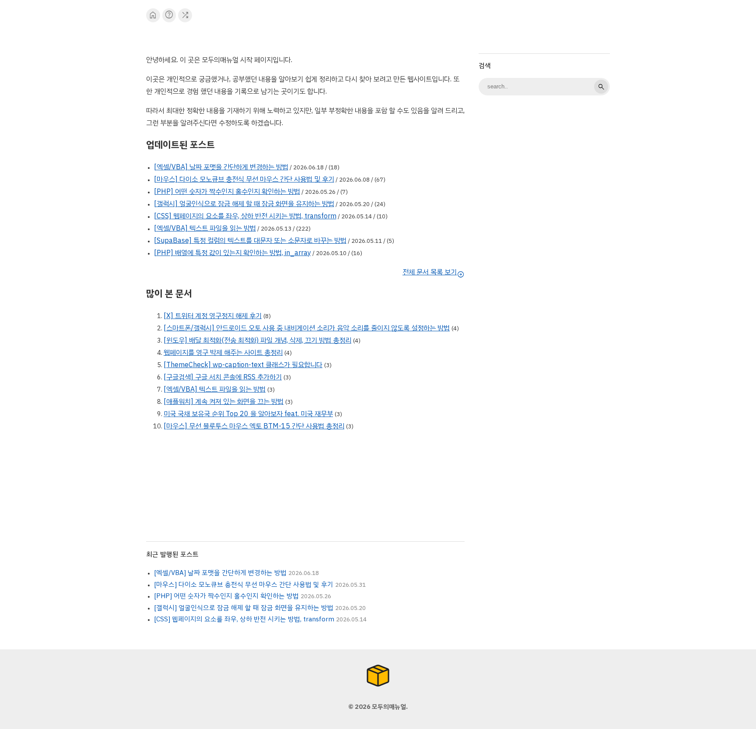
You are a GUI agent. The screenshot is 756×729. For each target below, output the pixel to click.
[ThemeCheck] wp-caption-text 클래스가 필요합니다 (243, 365)
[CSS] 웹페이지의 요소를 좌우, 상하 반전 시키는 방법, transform (245, 216)
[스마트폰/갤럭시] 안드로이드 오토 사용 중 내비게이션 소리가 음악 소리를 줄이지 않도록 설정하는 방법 (307, 328)
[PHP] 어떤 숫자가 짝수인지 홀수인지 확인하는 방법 (227, 191)
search (601, 86)
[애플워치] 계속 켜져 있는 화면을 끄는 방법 (224, 401)
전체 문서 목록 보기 (433, 272)
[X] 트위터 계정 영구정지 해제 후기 (213, 316)
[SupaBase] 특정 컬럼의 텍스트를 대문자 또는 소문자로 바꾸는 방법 (250, 240)
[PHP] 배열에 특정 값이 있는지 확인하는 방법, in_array (232, 253)
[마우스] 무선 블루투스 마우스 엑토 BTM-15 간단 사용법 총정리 (254, 426)
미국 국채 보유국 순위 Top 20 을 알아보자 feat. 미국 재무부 (248, 414)
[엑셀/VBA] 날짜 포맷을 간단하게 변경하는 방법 (221, 167)
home (153, 15)
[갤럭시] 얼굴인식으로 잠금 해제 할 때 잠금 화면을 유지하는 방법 (244, 204)
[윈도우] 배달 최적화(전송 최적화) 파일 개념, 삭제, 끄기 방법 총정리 (257, 340)
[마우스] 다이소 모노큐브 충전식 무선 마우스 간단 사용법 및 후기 (244, 179)
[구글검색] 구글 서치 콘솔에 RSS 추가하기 (223, 377)
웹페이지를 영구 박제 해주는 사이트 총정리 (223, 352)
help (169, 15)
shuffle (185, 15)
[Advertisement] (544, 240)
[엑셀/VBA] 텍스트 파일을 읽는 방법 (205, 228)
